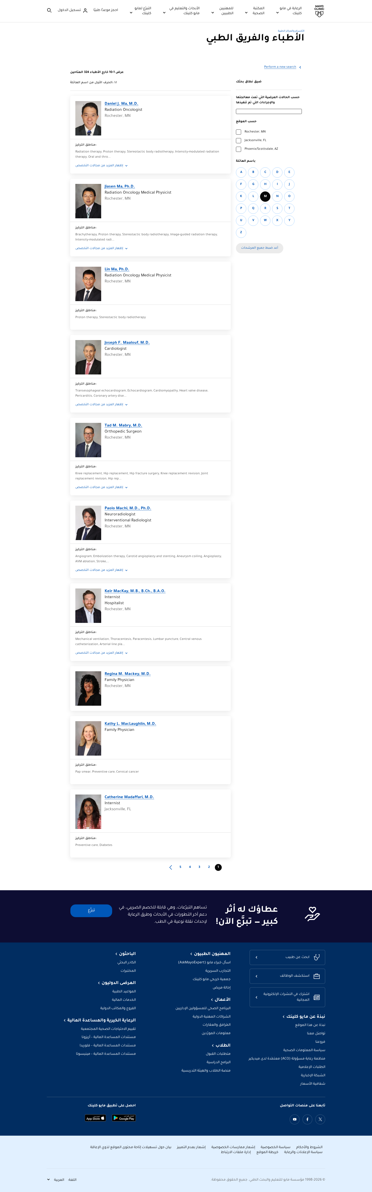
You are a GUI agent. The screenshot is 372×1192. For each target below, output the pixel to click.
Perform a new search (280, 67)
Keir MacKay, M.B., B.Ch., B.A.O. (135, 591)
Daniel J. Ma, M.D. (121, 104)
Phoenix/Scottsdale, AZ (261, 149)
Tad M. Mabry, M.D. (123, 426)
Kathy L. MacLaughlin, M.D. (130, 724)
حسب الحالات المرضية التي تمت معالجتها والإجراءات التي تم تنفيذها (267, 100)
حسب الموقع (246, 121)
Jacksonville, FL (255, 140)
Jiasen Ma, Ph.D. (120, 187)
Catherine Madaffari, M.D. (129, 797)
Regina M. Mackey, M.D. (128, 674)
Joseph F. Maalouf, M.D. (127, 343)
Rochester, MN (255, 132)
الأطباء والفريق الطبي (255, 39)
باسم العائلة (246, 161)
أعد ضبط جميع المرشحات (259, 248)
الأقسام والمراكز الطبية (291, 31)
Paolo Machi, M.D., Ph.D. (128, 509)
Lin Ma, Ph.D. (117, 270)
